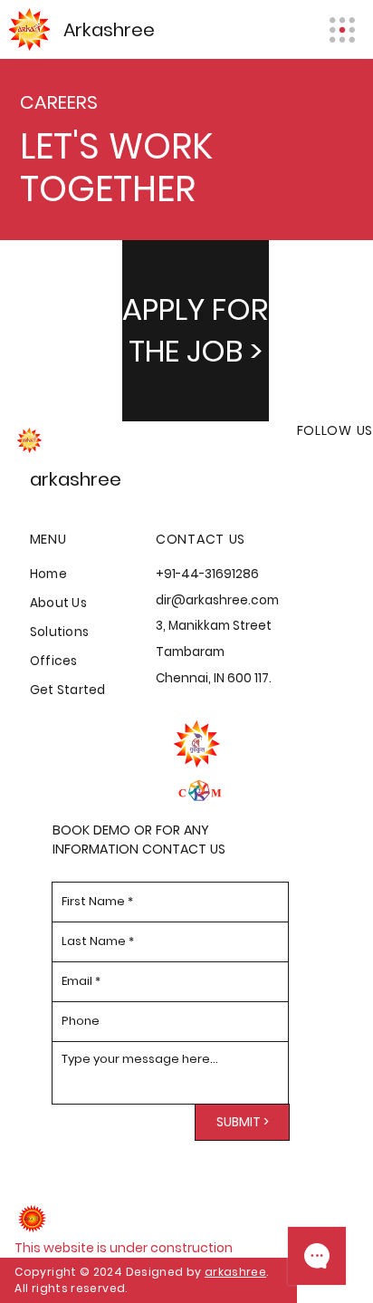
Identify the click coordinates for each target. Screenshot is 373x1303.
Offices (54, 661)
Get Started (68, 690)
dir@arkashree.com (217, 600)
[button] (196, 330)
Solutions (59, 632)
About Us (58, 603)
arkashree (235, 1271)
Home (48, 574)
